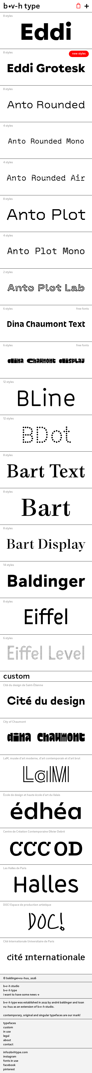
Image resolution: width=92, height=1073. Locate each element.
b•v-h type (21, 5)
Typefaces (9, 1023)
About (7, 1040)
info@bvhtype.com (15, 1052)
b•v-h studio (11, 986)
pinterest (9, 1069)
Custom (8, 1027)
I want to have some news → (21, 994)
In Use (7, 1031)
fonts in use (10, 1060)
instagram (9, 1056)
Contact (8, 1044)
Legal (6, 1035)
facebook (9, 1065)
